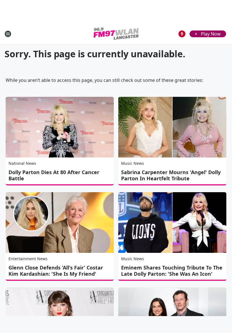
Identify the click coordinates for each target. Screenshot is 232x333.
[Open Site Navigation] (8, 33)
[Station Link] (116, 34)
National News (22, 163)
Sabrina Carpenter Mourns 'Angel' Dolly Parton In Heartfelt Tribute (171, 175)
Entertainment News (28, 258)
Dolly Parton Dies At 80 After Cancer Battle (53, 175)
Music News (132, 163)
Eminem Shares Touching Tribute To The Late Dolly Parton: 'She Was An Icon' (171, 270)
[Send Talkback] (182, 33)
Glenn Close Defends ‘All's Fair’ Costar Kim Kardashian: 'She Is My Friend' (55, 270)
